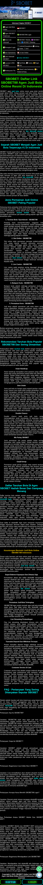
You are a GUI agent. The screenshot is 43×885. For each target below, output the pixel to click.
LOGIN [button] (32, 882)
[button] (39, 875)
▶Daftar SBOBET (23, 58)
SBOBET (19, 874)
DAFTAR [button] (11, 882)
